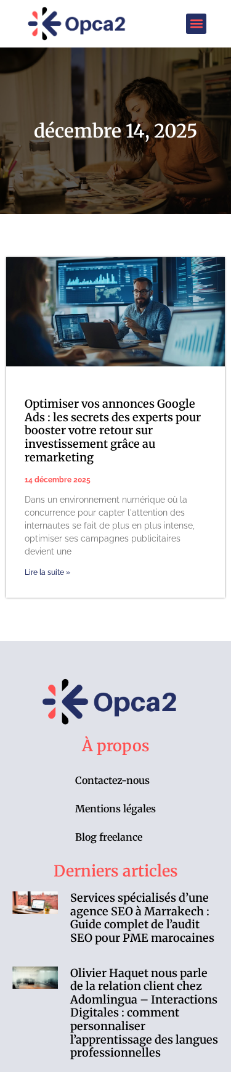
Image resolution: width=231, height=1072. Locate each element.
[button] (196, 24)
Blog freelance (108, 837)
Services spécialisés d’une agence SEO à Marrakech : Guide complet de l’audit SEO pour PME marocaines (142, 918)
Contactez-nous (112, 780)
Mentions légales (115, 808)
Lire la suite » (47, 572)
